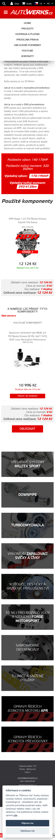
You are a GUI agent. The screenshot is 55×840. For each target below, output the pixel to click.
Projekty (27, 28)
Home (27, 23)
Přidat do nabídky (28, 396)
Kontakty (27, 56)
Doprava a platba (27, 34)
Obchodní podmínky (27, 45)
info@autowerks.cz (27, 785)
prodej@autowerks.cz (27, 778)
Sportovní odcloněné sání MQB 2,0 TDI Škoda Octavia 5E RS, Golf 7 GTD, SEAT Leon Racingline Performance (27, 336)
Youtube (27, 50)
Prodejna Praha (27, 39)
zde (15, 815)
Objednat (27, 429)
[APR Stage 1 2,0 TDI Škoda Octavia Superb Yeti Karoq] (27, 243)
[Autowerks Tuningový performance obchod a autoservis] (31, 12)
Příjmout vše (27, 823)
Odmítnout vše (27, 831)
